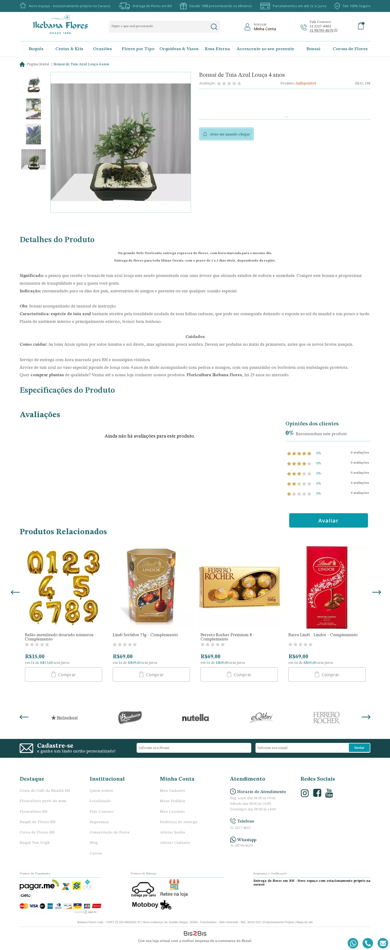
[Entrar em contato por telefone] (367, 943)
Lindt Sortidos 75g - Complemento (145, 635)
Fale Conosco (102, 812)
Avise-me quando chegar (230, 134)
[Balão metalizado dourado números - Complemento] (63, 588)
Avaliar (328, 520)
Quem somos (101, 791)
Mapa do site (304, 922)
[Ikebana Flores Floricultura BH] (65, 24)
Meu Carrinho (172, 812)
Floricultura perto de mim (43, 801)
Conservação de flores (109, 833)
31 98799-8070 (241, 846)
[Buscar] (214, 27)
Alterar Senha (172, 833)
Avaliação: (207, 83)
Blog (94, 843)
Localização (100, 801)
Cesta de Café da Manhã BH (45, 791)
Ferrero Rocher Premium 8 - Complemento (227, 637)
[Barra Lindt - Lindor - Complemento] (327, 588)
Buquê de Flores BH (37, 822)
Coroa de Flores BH (37, 833)
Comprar (66, 675)
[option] (33, 84)
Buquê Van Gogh (35, 843)
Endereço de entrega (179, 822)
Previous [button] (14, 592)
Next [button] (375, 592)
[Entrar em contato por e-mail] (382, 943)
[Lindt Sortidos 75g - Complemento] (151, 588)
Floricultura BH (33, 812)
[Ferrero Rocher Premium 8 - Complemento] (239, 588)
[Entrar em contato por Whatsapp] (353, 943)
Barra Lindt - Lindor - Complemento (323, 635)
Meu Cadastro (172, 791)
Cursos (96, 853)
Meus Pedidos (172, 801)
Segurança (99, 822)
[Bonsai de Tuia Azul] (33, 85)
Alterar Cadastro (175, 843)
